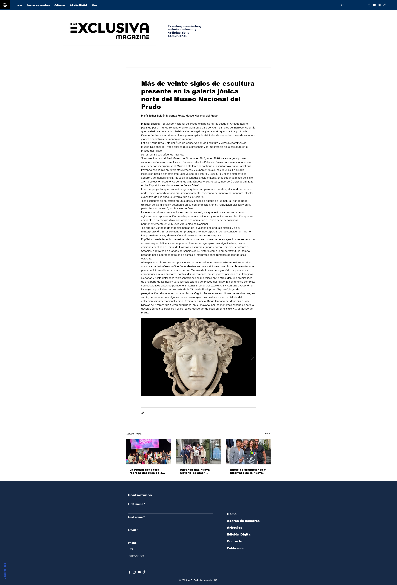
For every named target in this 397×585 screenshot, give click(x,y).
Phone (132, 542)
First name (136, 504)
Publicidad (235, 548)
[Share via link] (142, 412)
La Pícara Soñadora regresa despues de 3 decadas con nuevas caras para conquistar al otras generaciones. (148, 471)
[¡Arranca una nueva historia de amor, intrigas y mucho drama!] (198, 451)
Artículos (234, 527)
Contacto (234, 541)
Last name (136, 517)
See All (268, 433)
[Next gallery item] (252, 357)
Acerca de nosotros (243, 520)
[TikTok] (384, 5)
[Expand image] (198, 357)
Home (232, 514)
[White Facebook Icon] (129, 572)
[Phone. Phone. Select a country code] (133, 549)
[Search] (342, 5)
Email (133, 530)
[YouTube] (374, 5)
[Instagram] (379, 5)
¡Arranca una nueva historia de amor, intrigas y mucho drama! (198, 471)
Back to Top (4, 571)
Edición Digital (239, 534)
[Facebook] (369, 5)
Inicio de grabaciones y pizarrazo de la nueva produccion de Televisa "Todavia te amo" (248, 471)
